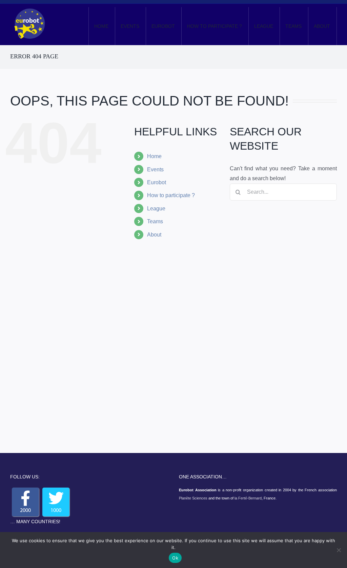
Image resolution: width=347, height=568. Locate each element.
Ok (175, 558)
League (156, 208)
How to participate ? (171, 195)
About (154, 235)
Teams (155, 221)
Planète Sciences (193, 498)
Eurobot (156, 182)
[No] (338, 550)
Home (154, 156)
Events (155, 169)
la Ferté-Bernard (248, 498)
